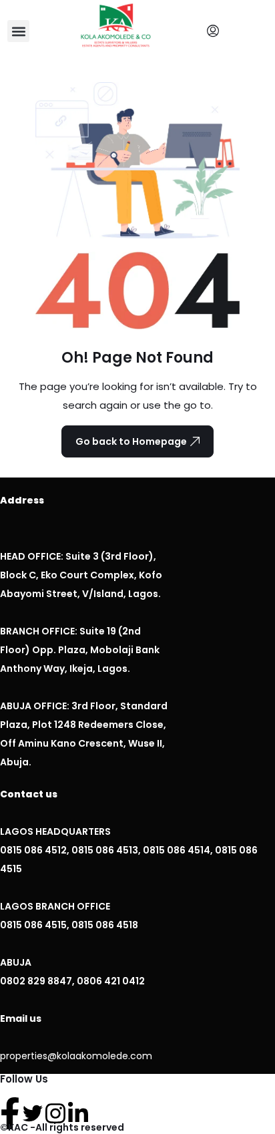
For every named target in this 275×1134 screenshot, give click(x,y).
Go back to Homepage (131, 441)
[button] (18, 31)
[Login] (216, 31)
